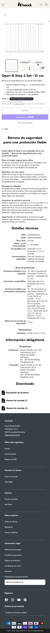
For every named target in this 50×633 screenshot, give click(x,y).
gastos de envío (19, 104)
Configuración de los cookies (16, 613)
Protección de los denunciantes (16, 577)
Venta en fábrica (11, 522)
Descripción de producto (17, 392)
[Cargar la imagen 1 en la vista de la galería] (12, 66)
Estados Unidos (10, 454)
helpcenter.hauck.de (12, 435)
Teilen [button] (6, 129)
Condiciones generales (13, 555)
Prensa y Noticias (11, 532)
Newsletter (9, 527)
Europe (7, 449)
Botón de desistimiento (14, 582)
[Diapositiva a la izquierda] (2, 66)
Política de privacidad (13, 550)
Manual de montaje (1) (16, 400)
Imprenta (8, 571)
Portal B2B (8, 482)
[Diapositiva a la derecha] (47, 66)
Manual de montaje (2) (17, 408)
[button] (2, 4)
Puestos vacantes (11, 499)
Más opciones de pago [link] (25, 122)
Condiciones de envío (13, 566)
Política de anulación (12, 560)
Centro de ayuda (11, 477)
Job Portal (8, 504)
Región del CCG (11, 459)
